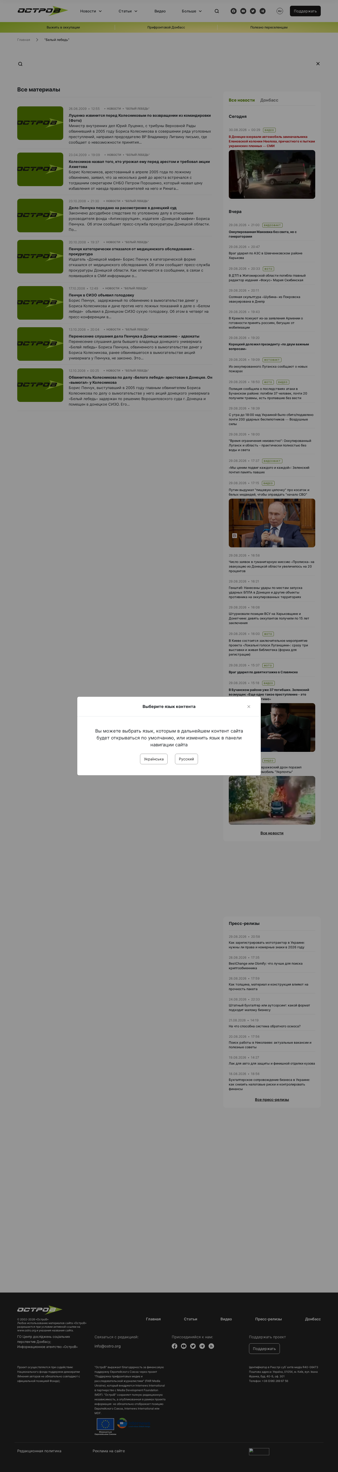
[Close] (249, 706)
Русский (186, 759)
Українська (154, 759)
